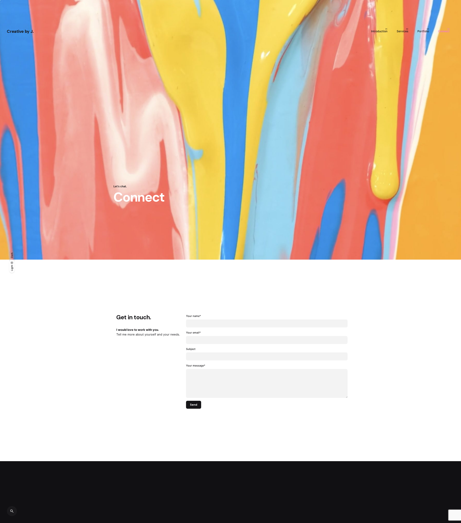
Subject (190, 348)
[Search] (12, 511)
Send (193, 405)
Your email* (193, 332)
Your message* (195, 365)
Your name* (193, 315)
